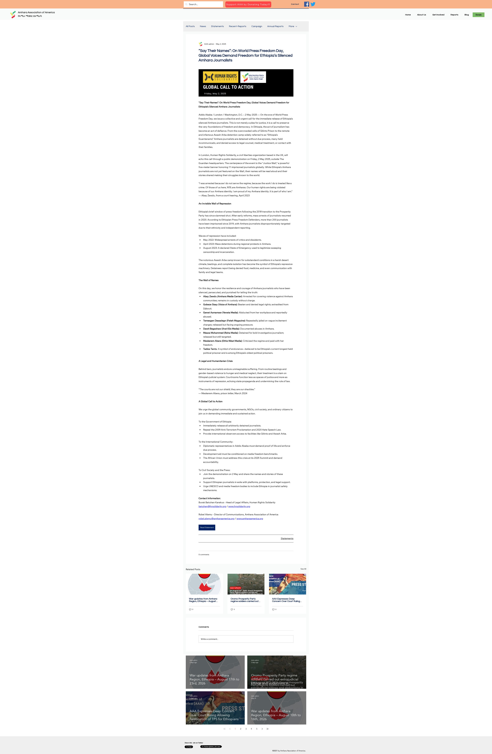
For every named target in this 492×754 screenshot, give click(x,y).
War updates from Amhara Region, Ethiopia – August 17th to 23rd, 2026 (203, 600)
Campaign (256, 26)
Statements (217, 26)
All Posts (190, 26)
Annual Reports (275, 26)
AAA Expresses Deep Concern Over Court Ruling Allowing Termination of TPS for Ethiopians (286, 600)
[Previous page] (230, 729)
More (291, 26)
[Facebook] (306, 4)
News (203, 26)
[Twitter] (312, 4)
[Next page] (262, 729)
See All (303, 569)
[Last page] (267, 729)
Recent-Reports (237, 26)
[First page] (224, 729)
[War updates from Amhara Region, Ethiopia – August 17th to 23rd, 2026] (204, 584)
